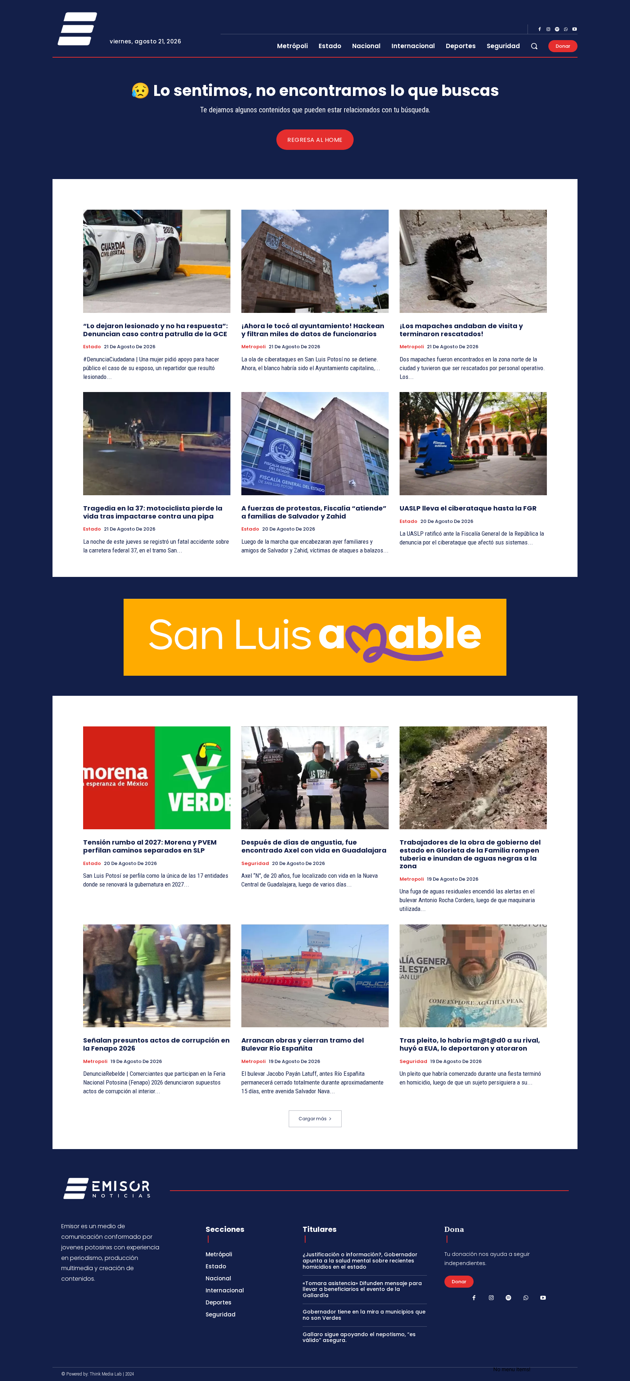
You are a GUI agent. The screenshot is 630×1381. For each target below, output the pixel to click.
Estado (92, 347)
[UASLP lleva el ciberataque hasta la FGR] (473, 443)
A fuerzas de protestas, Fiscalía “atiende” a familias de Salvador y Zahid (313, 512)
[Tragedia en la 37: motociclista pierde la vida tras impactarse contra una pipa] (156, 443)
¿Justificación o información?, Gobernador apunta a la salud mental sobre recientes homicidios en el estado (360, 1261)
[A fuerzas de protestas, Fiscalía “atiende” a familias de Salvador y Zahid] (315, 443)
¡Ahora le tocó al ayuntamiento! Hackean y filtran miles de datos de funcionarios (312, 329)
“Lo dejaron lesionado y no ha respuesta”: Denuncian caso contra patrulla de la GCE (155, 329)
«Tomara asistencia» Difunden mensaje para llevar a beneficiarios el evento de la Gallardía (362, 1289)
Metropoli (253, 347)
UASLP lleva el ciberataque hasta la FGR (468, 508)
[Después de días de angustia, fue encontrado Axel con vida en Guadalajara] (315, 778)
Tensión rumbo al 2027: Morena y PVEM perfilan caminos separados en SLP (150, 846)
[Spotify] (557, 29)
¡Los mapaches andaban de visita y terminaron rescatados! (461, 329)
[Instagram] (548, 29)
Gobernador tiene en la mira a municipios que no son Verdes (364, 1315)
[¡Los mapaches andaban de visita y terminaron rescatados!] (473, 261)
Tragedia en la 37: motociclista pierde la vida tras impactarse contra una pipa (152, 512)
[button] (534, 46)
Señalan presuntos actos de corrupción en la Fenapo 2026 (156, 1044)
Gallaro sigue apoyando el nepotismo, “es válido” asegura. (359, 1337)
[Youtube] (574, 29)
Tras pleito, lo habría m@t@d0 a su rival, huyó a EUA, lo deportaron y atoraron (470, 1044)
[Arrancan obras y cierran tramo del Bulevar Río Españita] (315, 976)
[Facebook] (539, 29)
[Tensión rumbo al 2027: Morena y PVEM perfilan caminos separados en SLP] (156, 778)
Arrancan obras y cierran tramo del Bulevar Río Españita (302, 1044)
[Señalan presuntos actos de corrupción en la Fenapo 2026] (156, 976)
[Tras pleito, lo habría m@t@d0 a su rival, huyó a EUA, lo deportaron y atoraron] (473, 976)
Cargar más (313, 1119)
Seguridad (255, 863)
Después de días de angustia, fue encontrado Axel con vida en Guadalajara (313, 846)
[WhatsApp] (565, 29)
